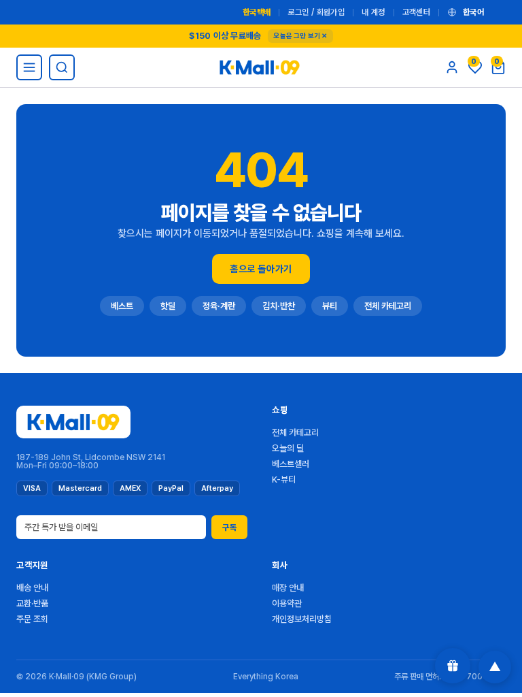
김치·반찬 (278, 306)
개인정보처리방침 (302, 619)
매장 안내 (288, 588)
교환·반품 (32, 603)
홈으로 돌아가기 (261, 268)
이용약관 (287, 603)
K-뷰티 (284, 479)
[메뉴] (29, 67)
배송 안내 (32, 588)
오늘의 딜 (288, 448)
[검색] (62, 67)
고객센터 (416, 12)
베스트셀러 (290, 464)
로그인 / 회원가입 (316, 12)
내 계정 (373, 12)
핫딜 (167, 306)
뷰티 (329, 306)
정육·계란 (219, 306)
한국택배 (257, 12)
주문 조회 (32, 619)
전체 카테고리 (387, 306)
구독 (229, 527)
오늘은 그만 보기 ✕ (300, 35)
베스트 (122, 306)
